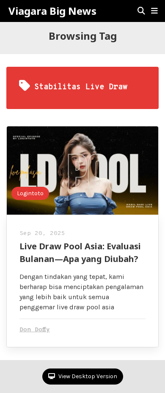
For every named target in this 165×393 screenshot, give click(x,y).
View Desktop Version (87, 376)
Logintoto (30, 193)
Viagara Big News (52, 11)
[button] (154, 11)
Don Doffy (34, 329)
